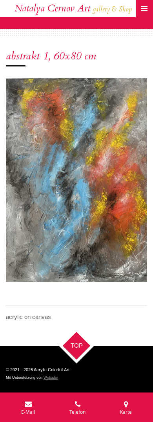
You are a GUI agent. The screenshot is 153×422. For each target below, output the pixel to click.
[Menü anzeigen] (144, 8)
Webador (51, 378)
